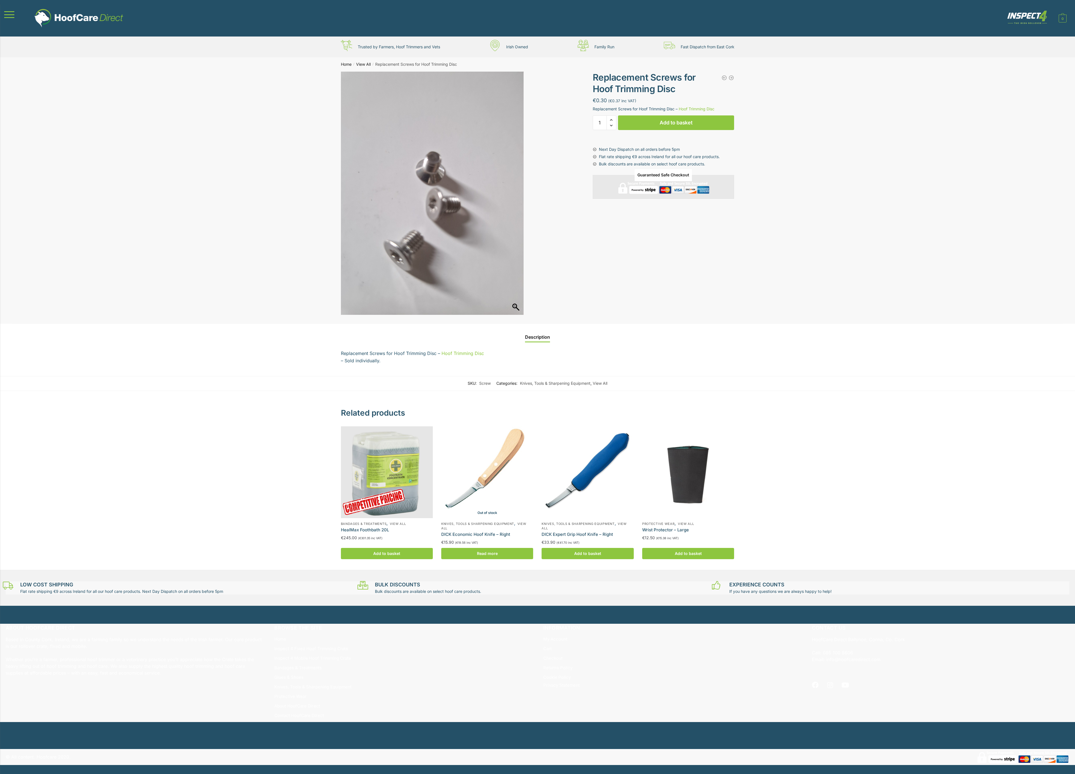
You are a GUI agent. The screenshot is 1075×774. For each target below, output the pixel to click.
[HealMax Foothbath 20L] (387, 472)
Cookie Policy (557, 677)
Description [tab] (537, 337)
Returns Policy (557, 667)
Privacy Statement (561, 685)
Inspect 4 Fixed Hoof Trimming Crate (311, 648)
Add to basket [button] (386, 553)
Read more (487, 553)
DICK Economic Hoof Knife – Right (475, 534)
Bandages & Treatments (364, 524)
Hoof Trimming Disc (696, 108)
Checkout (553, 658)
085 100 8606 (837, 652)
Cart (547, 648)
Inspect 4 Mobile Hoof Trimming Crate (312, 658)
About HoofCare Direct (297, 706)
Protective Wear (658, 524)
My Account (555, 639)
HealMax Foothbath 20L (365, 529)
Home (346, 64)
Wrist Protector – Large (665, 529)
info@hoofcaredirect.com (853, 659)
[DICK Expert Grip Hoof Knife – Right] (587, 472)
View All (363, 64)
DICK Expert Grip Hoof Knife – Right (577, 534)
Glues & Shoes (289, 677)
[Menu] (15, 14)
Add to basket (676, 123)
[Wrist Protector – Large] (688, 472)
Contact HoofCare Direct (299, 715)
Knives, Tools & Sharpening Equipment (555, 383)
